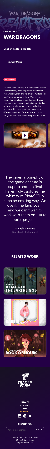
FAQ (25, 409)
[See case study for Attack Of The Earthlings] (25, 280)
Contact (25, 412)
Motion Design (9, 79)
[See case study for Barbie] (25, 312)
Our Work (9, 32)
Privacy (25, 402)
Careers (25, 406)
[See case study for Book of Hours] (25, 343)
